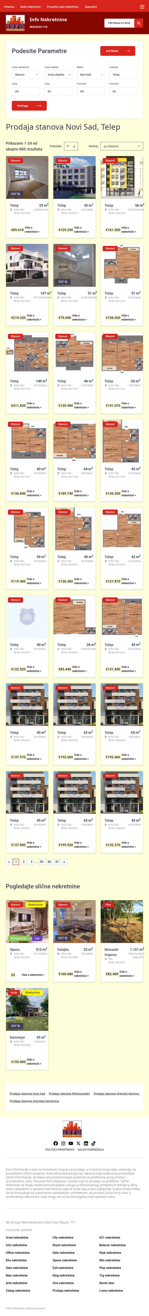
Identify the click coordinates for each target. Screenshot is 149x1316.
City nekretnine (63, 1237)
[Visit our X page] (78, 1143)
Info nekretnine (16, 1245)
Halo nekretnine (64, 1253)
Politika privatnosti (59, 1149)
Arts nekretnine (16, 1283)
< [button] (9, 862)
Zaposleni (91, 6)
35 (41, 862)
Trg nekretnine (109, 1275)
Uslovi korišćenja (91, 1149)
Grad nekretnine (17, 1237)
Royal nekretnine (64, 1245)
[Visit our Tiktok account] (93, 1143)
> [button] (64, 862)
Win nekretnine (109, 1260)
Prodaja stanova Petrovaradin (69, 1093)
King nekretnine (63, 1275)
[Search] (138, 23)
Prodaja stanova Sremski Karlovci (116, 1093)
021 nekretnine (109, 1237)
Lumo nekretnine (111, 1290)
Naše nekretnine (30, 6)
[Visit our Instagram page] (63, 1143)
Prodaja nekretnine (66, 1290)
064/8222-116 (38, 27)
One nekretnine (63, 1283)
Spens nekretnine (65, 1260)
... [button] (36, 862)
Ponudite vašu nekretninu (63, 6)
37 (57, 862)
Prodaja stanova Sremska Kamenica (34, 1101)
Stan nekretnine (17, 1268)
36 (49, 862)
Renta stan (106, 1283)
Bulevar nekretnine (112, 1245)
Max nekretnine (17, 1275)
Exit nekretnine (63, 1268)
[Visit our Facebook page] (55, 1143)
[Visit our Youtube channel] (70, 1143)
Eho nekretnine (16, 1260)
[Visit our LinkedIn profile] (86, 1143)
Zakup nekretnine (18, 1290)
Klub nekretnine (110, 1253)
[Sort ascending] (68, 146)
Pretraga (22, 105)
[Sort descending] (74, 146)
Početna (9, 6)
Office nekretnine (18, 1253)
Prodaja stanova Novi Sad (27, 1093)
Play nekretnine (110, 1268)
